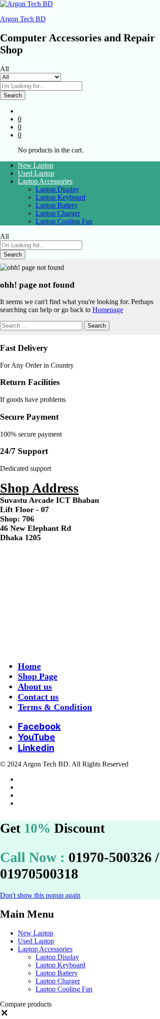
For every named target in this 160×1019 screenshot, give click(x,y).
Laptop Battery (57, 205)
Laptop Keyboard (60, 197)
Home (29, 666)
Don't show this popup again (40, 895)
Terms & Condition (55, 707)
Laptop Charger (58, 213)
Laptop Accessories (45, 949)
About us (35, 686)
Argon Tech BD (23, 19)
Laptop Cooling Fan (64, 221)
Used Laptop (36, 173)
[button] (4, 1015)
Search (13, 95)
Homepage (107, 309)
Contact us (38, 697)
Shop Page (37, 676)
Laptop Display (57, 189)
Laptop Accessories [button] (45, 181)
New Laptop (35, 165)
